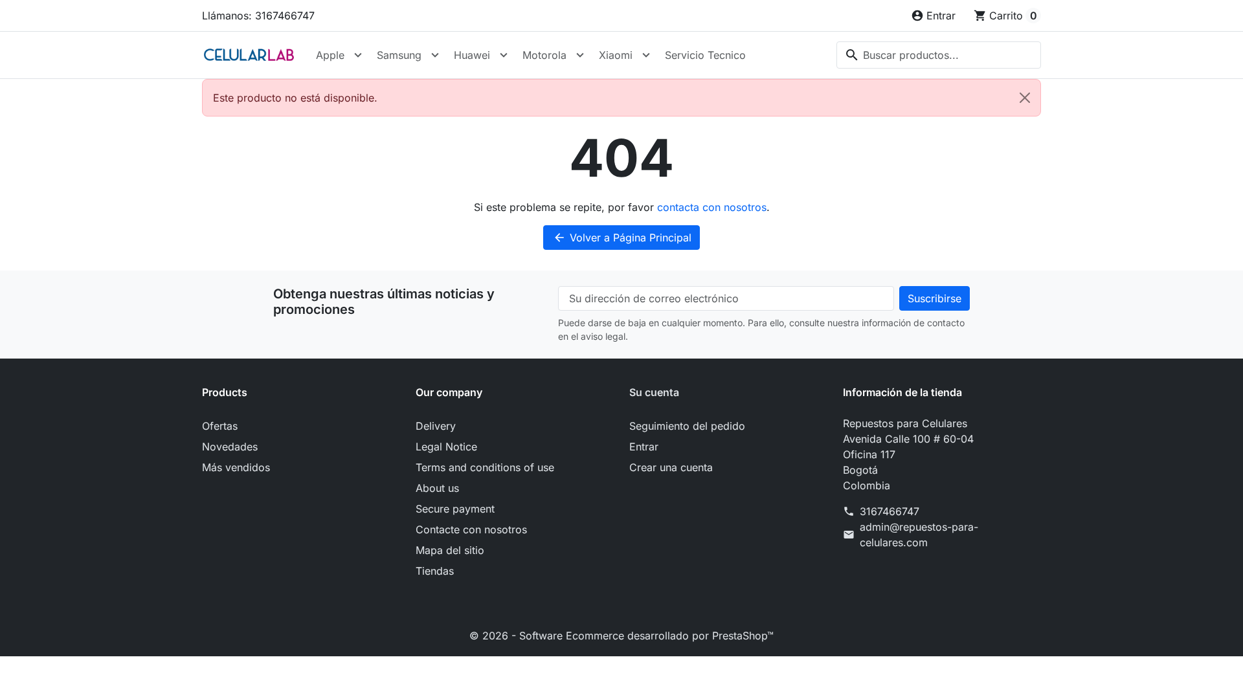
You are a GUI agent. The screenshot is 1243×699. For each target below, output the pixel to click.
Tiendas (435, 570)
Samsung (399, 55)
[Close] (1024, 98)
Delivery (436, 425)
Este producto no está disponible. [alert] (295, 97)
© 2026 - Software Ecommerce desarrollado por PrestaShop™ (621, 635)
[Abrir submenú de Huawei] (503, 55)
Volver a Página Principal (622, 237)
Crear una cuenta (671, 467)
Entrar (643, 446)
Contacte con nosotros (471, 529)
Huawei (472, 55)
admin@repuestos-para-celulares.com (919, 534)
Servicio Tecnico (705, 55)
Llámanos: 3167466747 (258, 15)
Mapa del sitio (450, 550)
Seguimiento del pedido (687, 425)
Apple (330, 55)
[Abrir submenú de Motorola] (580, 55)
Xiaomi (616, 55)
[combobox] (938, 55)
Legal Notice (446, 446)
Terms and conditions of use (485, 467)
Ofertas (220, 425)
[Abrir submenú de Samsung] (435, 55)
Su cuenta (654, 392)
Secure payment (455, 508)
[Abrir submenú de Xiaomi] (646, 55)
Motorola (544, 55)
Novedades (230, 446)
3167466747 (889, 511)
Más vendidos (236, 467)
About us (437, 488)
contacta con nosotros (712, 207)
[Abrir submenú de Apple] (358, 55)
